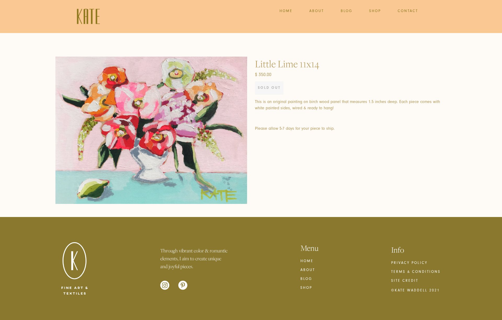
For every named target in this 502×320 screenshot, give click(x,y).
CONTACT (408, 11)
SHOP (375, 11)
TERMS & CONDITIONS (416, 272)
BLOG (346, 11)
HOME (286, 11)
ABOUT (316, 11)
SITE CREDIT (404, 281)
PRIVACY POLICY (409, 263)
